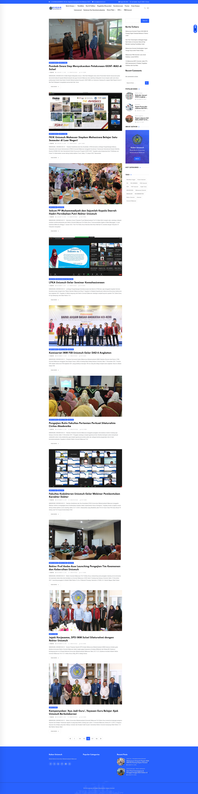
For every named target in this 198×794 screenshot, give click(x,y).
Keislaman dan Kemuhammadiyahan (94, 10)
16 (88, 738)
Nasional (137, 104)
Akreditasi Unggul (130, 179)
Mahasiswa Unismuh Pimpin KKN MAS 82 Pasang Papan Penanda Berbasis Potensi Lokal (136, 33)
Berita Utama (138, 93)
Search (145, 20)
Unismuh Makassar (131, 201)
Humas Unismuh (110, 788)
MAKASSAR (129, 194)
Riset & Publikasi (90, 6)
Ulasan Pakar (110, 10)
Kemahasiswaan (118, 6)
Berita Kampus (70, 6)
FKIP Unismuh (134, 186)
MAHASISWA (129, 190)
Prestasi (127, 6)
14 (80, 738)
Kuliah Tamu (143, 186)
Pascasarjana (131, 768)
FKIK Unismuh (143, 183)
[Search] (145, 8)
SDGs (119, 10)
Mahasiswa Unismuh (141, 190)
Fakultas (129, 758)
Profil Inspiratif (140, 768)
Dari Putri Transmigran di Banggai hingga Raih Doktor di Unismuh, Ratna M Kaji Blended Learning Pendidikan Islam (136, 42)
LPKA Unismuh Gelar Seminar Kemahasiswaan (76, 282)
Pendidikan (81, 6)
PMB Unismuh (128, 10)
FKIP (127, 186)
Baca (137, 158)
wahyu (52, 72)
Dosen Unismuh (141, 179)
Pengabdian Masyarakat (104, 6)
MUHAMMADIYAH (139, 194)
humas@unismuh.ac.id (99, 1)
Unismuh (139, 197)
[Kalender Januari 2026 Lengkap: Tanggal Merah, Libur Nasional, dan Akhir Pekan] (129, 96)
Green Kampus (135, 6)
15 (84, 738)
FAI (127, 183)
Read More (54, 86)
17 (92, 738)
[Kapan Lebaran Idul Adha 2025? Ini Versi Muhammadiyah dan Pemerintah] (129, 119)
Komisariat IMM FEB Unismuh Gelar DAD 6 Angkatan (80, 353)
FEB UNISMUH (134, 183)
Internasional (78, 10)
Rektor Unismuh (130, 197)
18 (96, 738)
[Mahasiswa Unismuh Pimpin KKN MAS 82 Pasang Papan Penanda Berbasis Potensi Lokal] (121, 762)
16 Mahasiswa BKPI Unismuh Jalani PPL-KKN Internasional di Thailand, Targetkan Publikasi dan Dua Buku (136, 63)
